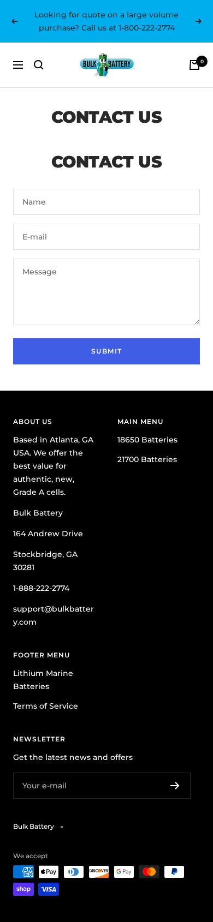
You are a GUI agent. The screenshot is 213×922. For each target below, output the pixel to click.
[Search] (39, 65)
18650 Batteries (147, 440)
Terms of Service (45, 706)
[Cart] (194, 65)
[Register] (175, 785)
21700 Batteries (147, 459)
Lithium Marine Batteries (43, 679)
